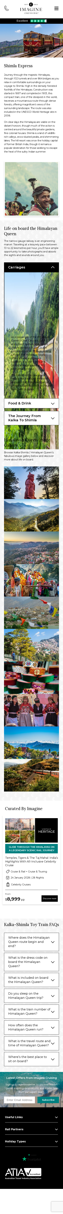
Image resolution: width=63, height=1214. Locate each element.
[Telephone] (6, 8)
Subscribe (48, 1099)
